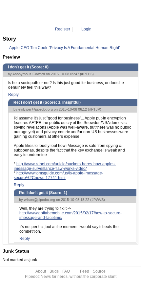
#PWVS (97, 200)
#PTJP (94, 109)
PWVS (92, 13)
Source (99, 271)
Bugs (54, 271)
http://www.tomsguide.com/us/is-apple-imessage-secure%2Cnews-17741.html (58, 175)
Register (62, 29)
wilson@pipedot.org (39, 200)
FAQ (66, 271)
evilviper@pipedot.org (35, 109)
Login (86, 29)
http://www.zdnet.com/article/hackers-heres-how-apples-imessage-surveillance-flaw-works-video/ (65, 166)
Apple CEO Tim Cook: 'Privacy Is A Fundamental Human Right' (64, 47)
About (40, 271)
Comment (73, 13)
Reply (13, 94)
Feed (84, 271)
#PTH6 (86, 74)
